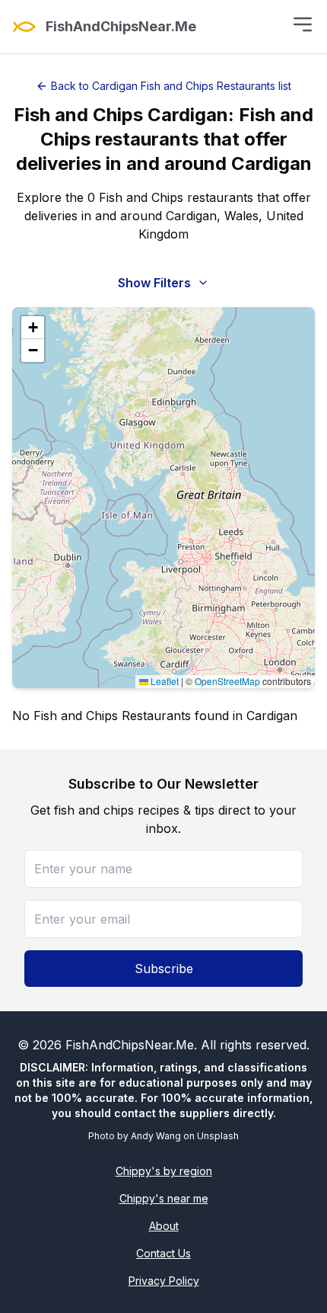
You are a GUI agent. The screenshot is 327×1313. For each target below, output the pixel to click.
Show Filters (154, 282)
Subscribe (164, 968)
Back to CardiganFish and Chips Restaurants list (171, 85)
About (164, 1225)
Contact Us (163, 1253)
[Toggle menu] (302, 24)
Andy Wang (156, 1136)
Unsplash (218, 1136)
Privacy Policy (164, 1280)
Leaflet (163, 680)
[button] (32, 327)
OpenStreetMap (227, 680)
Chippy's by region (164, 1170)
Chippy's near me (163, 1198)
